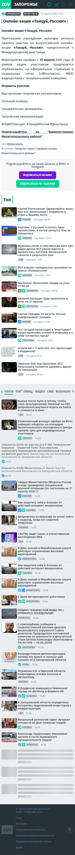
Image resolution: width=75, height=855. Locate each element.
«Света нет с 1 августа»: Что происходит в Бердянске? (45, 349)
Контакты (21, 823)
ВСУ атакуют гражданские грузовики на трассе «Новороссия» (45, 269)
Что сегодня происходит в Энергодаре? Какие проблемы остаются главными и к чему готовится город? (45, 332)
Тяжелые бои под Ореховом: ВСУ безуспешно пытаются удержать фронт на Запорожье (45, 366)
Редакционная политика (30, 829)
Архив (19, 847)
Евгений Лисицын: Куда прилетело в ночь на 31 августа (43, 300)
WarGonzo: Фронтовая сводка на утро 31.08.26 (44, 284)
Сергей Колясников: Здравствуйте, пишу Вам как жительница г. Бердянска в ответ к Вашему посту (45, 212)
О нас (19, 817)
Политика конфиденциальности (35, 835)
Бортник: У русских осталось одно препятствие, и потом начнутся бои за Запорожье (44, 230)
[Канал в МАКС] (49, 4)
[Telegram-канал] (56, 4)
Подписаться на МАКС (37, 175)
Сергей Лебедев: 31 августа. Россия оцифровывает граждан (41, 315)
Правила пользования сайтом (33, 841)
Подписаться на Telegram (37, 183)
